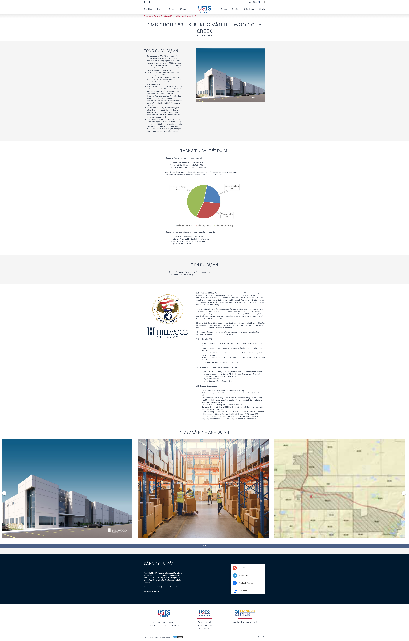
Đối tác (183, 9)
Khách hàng (249, 9)
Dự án (171, 9)
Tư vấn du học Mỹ (204, 622)
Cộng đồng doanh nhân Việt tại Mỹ (245, 622)
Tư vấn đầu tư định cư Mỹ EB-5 (164, 622)
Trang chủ (147, 16)
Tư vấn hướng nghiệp (204, 625)
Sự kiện (235, 9)
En (263, 2)
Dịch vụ (160, 9)
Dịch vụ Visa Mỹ (204, 629)
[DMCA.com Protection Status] (178, 637)
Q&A (255, 2)
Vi (259, 2)
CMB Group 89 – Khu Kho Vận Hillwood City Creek (180, 16)
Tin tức (224, 9)
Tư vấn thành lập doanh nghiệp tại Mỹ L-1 (164, 626)
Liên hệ (262, 9)
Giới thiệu (148, 9)
